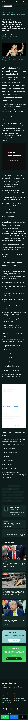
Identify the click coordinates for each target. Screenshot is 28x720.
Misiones (10, 494)
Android (4, 441)
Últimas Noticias (6, 698)
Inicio (3, 12)
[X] (10, 709)
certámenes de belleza (14, 486)
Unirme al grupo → (14, 640)
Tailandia (11, 500)
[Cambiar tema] (20, 5)
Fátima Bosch (6, 488)
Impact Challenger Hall (18, 491)
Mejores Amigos (6, 702)
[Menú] (24, 5)
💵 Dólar (20, 1)
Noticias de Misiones (18, 497)
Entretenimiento (9, 12)
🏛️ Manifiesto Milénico (19, 698)
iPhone (10, 441)
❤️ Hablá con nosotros (19, 696)
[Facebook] (2, 1)
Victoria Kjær (18, 500)
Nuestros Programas (7, 700)
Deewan (9, 713)
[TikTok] (9, 1)
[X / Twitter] (6, 1)
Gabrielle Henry (14, 488)
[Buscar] (17, 5)
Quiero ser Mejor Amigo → (14, 658)
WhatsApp (5, 717)
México (4, 494)
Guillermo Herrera (6, 491)
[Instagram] (4, 1)
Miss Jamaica (18, 494)
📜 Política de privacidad (20, 700)
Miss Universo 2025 (7, 497)
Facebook (14, 717)
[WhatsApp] (17, 709)
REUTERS (5, 500)
